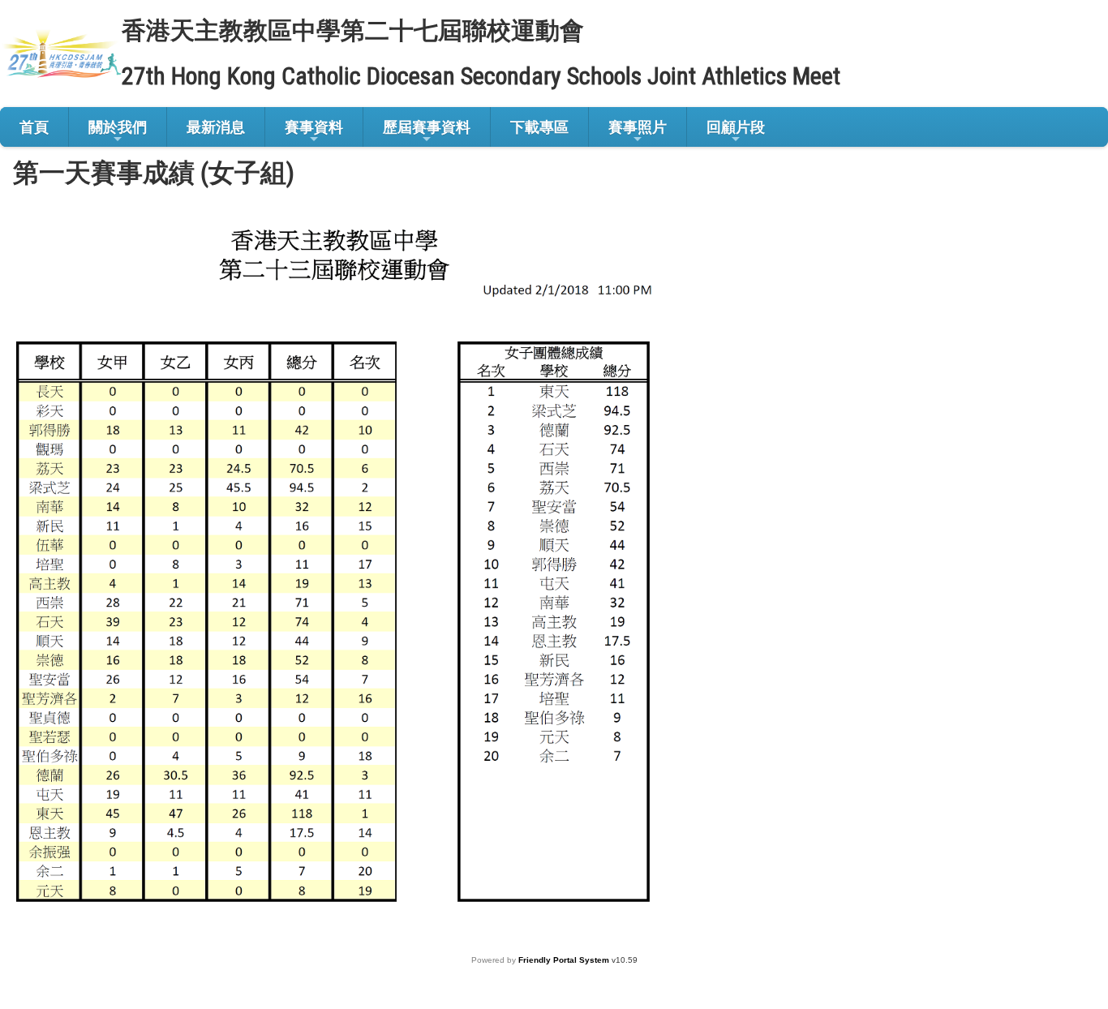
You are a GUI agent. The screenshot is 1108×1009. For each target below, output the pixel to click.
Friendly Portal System (565, 959)
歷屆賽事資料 (426, 126)
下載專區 (539, 126)
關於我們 (117, 126)
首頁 (34, 126)
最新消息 (216, 126)
